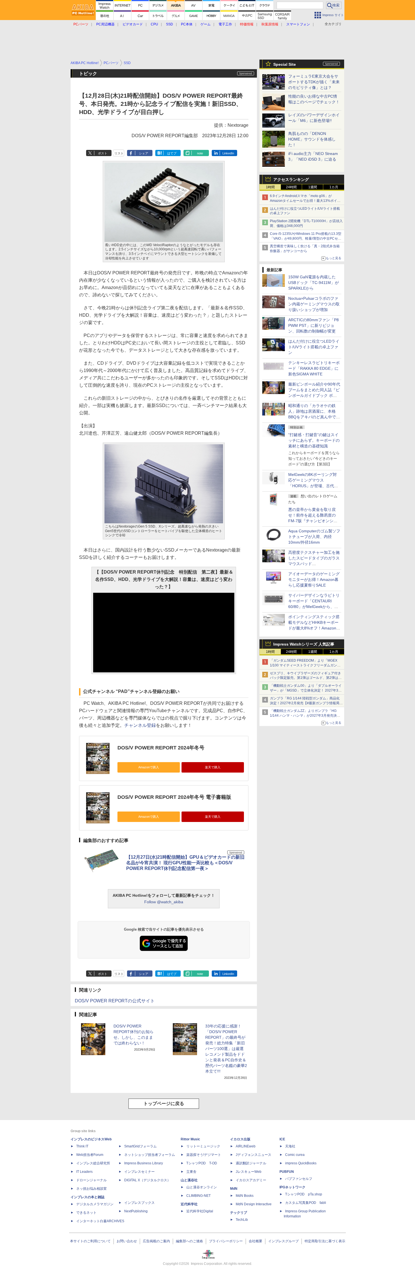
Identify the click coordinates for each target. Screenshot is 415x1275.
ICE (282, 1139)
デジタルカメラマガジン (94, 1204)
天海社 (290, 1146)
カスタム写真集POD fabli (305, 1203)
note (200, 153)
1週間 (312, 187)
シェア (143, 153)
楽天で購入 (212, 767)
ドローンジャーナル (91, 1180)
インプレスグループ (283, 1241)
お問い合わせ (127, 1241)
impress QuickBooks (300, 1163)
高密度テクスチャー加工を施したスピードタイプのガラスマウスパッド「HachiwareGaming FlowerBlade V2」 (314, 563)
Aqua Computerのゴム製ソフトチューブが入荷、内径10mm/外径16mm (314, 536)
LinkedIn (228, 153)
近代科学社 (189, 1204)
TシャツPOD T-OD (201, 1163)
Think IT (82, 1146)
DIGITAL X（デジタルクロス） (147, 1180)
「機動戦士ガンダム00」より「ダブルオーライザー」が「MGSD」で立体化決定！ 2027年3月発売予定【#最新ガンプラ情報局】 (306, 690)
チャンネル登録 (140, 725)
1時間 (270, 187)
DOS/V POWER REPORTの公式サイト (115, 1000)
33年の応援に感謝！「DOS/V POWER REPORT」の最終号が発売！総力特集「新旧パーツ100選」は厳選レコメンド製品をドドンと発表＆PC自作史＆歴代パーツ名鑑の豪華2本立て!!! (226, 1048)
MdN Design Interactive (254, 1204)
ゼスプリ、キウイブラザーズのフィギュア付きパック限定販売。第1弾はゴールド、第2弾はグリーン (306, 678)
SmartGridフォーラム (140, 1146)
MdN (233, 1189)
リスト (119, 153)
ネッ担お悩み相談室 (91, 1189)
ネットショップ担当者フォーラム (149, 1155)
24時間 (291, 187)
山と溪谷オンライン (201, 1187)
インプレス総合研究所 (93, 1163)
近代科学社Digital (199, 1211)
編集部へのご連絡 (189, 1241)
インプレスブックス (139, 1203)
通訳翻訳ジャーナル (251, 1163)
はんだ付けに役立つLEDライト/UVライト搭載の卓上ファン (313, 347)
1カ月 (333, 187)
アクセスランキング (291, 179)
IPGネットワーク (292, 1187)
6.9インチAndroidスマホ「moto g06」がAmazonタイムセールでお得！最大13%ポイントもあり (305, 200)
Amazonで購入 (148, 767)
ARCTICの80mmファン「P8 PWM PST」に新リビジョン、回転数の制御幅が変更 (313, 325)
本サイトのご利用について (90, 1241)
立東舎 (191, 1172)
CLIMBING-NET (198, 1196)
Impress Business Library (143, 1163)
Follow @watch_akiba (163, 902)
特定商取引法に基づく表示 (325, 1241)
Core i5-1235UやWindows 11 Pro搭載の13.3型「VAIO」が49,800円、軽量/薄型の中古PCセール (305, 238)
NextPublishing (136, 1211)
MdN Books (245, 1196)
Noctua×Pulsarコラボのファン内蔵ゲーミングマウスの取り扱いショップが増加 (314, 304)
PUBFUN (286, 1172)
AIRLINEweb (245, 1146)
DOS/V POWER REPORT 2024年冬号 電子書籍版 (174, 797)
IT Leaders (84, 1172)
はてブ (171, 153)
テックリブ (238, 1213)
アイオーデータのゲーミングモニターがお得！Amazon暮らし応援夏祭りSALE (314, 579)
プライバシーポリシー (226, 1241)
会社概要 (255, 1241)
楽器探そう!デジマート (203, 1155)
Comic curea (295, 1155)
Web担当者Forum (89, 1155)
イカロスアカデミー (251, 1180)
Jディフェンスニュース (253, 1155)
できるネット (86, 1213)
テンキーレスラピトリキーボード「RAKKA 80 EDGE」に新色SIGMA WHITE (314, 368)
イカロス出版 (240, 1139)
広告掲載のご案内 (156, 1241)
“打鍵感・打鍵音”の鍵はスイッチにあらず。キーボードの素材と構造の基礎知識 (314, 440)
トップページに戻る (163, 1103)
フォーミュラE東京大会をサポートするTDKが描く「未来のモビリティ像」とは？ (314, 82)
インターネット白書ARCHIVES (100, 1221)
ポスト (102, 153)
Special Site (284, 64)
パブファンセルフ (298, 1179)
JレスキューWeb (248, 1172)
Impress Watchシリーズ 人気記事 (303, 644)
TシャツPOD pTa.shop (303, 1194)
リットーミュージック (203, 1146)
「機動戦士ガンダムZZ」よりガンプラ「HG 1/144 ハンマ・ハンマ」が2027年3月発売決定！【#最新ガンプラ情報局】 (303, 715)
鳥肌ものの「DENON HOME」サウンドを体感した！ (312, 139)
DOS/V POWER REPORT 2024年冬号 (160, 748)
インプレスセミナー (139, 1172)
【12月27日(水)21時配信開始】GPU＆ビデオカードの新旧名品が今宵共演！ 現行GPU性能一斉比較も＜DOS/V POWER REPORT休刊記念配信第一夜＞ (185, 863)
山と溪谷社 (189, 1180)
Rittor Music (190, 1139)
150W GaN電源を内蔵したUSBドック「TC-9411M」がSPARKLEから (313, 282)
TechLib (242, 1220)
